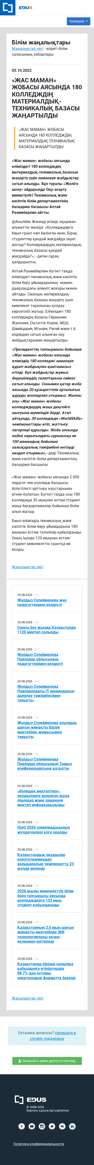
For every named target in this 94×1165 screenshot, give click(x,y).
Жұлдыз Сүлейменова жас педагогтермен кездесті (42, 602)
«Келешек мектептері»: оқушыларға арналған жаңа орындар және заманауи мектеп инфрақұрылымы (43, 798)
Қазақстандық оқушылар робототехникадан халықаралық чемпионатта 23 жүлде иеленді (45, 862)
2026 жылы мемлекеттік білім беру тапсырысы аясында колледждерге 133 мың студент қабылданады (45, 898)
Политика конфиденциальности (38, 1144)
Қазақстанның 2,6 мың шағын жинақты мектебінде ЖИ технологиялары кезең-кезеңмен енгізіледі (45, 934)
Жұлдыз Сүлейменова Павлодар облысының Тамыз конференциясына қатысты (44, 764)
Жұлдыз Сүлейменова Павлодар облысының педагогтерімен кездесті (40, 659)
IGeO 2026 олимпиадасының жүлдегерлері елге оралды (43, 829)
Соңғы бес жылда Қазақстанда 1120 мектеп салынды (46, 629)
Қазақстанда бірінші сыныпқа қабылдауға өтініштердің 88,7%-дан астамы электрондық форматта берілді (46, 971)
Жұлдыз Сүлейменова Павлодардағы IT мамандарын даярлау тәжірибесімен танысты (45, 693)
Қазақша (77, 21)
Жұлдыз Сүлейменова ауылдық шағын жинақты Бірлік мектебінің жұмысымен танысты (47, 730)
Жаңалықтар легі (27, 48)
